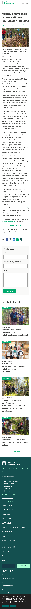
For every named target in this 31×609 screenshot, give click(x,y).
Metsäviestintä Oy (22, 566)
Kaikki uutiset (19, 451)
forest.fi (25, 208)
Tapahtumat (6, 514)
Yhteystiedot (7, 532)
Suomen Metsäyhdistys (9, 578)
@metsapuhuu (6, 593)
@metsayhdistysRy (7, 585)
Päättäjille (6, 523)
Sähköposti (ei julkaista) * (12, 262)
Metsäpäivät (8, 566)
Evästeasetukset (7, 498)
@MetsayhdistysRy (8, 222)
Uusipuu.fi (6, 560)
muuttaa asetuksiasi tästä (14, 603)
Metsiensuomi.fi (8, 556)
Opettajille (6, 518)
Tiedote (9, 25)
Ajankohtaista (7, 509)
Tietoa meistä (7, 505)
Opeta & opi (16, 25)
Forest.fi (5, 551)
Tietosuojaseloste (8, 501)
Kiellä (13, 606)
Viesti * (5, 271)
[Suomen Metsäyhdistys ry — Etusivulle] (8, 2)
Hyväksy (5, 606)
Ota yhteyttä (6, 494)
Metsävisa (23, 25)
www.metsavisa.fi (15, 225)
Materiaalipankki (8, 541)
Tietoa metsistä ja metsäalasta (14, 527)
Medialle (5, 536)
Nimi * (5, 253)
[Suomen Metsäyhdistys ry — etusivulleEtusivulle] (11, 465)
